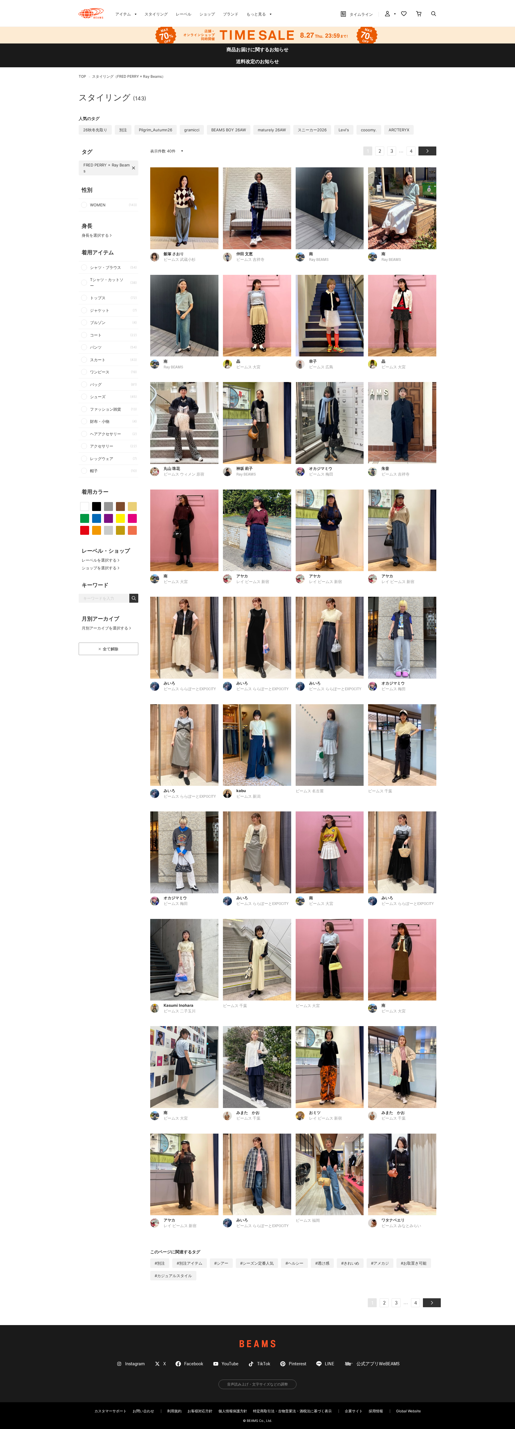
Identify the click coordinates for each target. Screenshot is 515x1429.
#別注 (160, 1263)
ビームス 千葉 (380, 791)
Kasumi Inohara (178, 1005)
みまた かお (248, 1112)
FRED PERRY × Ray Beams (106, 168)
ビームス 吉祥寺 (250, 260)
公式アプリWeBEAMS (378, 1364)
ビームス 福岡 (308, 1221)
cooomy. (369, 129)
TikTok (263, 1364)
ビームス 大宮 (248, 367)
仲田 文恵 (244, 253)
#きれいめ (350, 1263)
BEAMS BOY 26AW (228, 129)
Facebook (193, 1364)
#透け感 (322, 1263)
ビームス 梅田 (321, 474)
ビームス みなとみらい (401, 1226)
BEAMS (257, 1343)
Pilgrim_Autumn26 (155, 129)
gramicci (191, 129)
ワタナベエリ (393, 1220)
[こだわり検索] (433, 14)
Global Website (408, 1411)
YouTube (230, 1364)
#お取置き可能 (413, 1263)
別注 (123, 129)
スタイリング (156, 14)
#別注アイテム (189, 1263)
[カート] (418, 14)
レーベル (183, 14)
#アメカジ (380, 1263)
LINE (329, 1364)
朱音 (385, 468)
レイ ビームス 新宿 (252, 582)
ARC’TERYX (399, 129)
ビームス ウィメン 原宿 (184, 474)
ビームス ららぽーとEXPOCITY (190, 689)
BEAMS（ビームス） (91, 13)
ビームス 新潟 (248, 797)
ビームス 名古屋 (310, 791)
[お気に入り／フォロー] (403, 14)
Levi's (344, 129)
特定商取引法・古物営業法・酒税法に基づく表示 (292, 1411)
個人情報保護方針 (232, 1411)
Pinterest (297, 1364)
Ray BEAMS (318, 260)
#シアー (221, 1263)
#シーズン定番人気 (257, 1263)
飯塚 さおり (174, 253)
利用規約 (174, 1411)
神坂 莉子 (244, 468)
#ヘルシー (294, 1263)
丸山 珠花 (172, 468)
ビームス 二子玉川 (180, 1011)
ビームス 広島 (321, 367)
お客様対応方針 (199, 1411)
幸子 (313, 361)
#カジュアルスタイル (173, 1275)
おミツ (315, 1112)
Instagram (135, 1364)
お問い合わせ (143, 1411)
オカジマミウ (320, 468)
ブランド (230, 14)
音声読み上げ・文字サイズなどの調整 (257, 1384)
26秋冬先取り (95, 129)
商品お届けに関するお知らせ (257, 49)
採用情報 (376, 1411)
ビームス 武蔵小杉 (180, 260)
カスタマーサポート (110, 1411)
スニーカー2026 (312, 129)
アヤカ (242, 576)
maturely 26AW (272, 129)
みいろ (169, 683)
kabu (241, 790)
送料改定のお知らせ (257, 61)
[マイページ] (390, 14)
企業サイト (354, 1411)
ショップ (207, 14)
